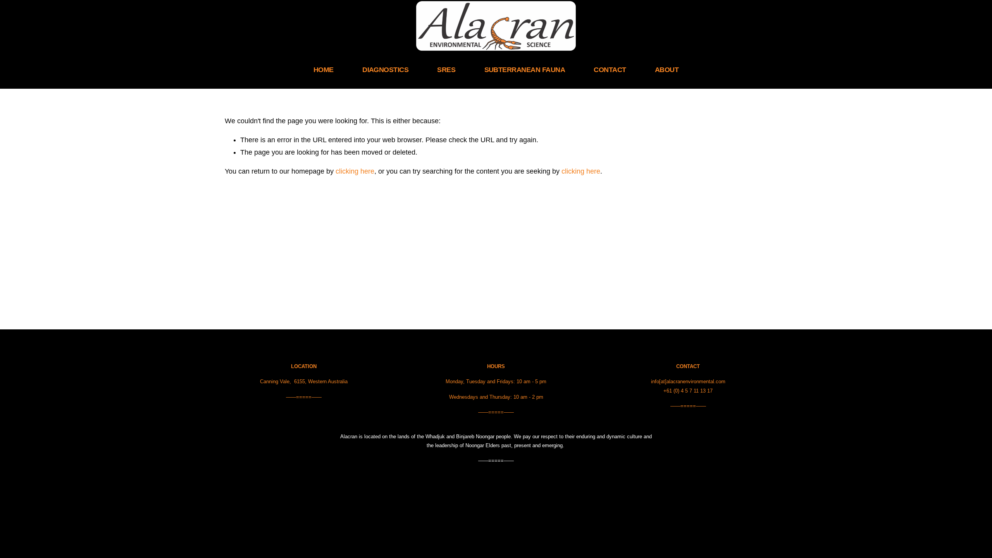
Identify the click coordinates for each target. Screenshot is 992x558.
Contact (610, 70)
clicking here (355, 171)
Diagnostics (385, 70)
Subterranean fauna (524, 70)
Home (323, 70)
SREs (446, 70)
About (667, 70)
